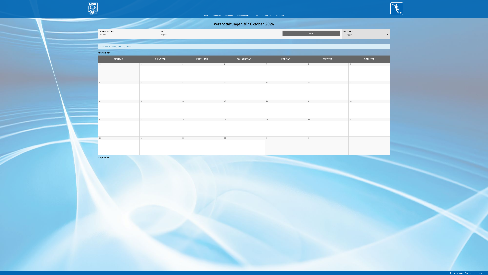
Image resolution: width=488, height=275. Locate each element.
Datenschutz (470, 273)
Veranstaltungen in (106, 31)
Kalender (229, 15)
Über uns (217, 15)
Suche (163, 31)
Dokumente (267, 15)
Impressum (458, 273)
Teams (255, 15)
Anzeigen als (348, 31)
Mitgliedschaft (243, 15)
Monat (349, 34)
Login (479, 273)
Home (207, 15)
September (104, 52)
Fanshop (280, 15)
